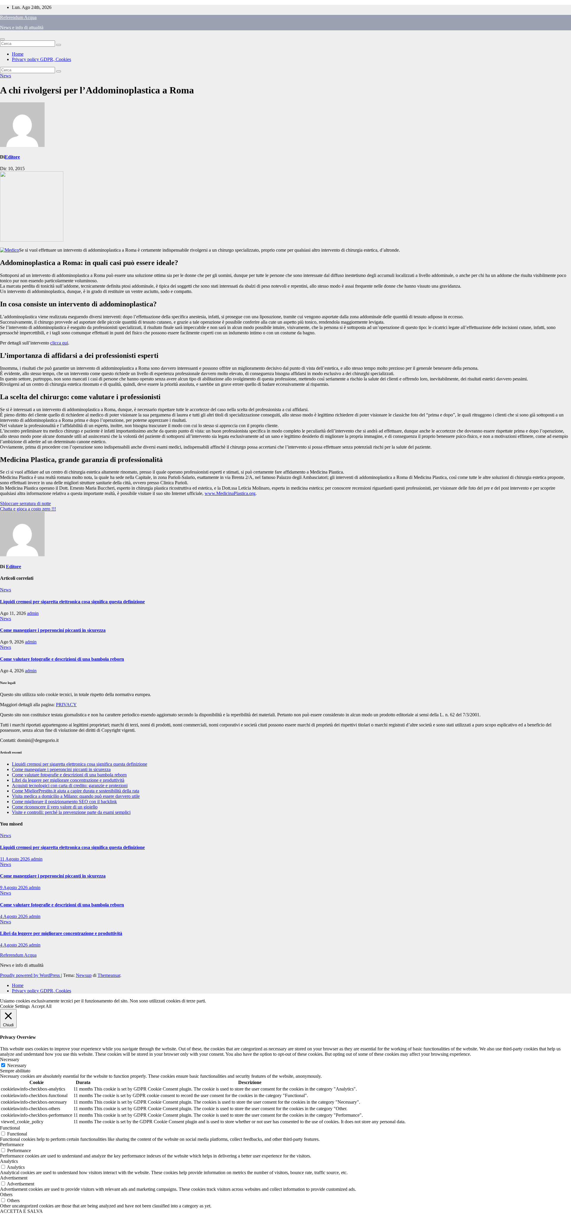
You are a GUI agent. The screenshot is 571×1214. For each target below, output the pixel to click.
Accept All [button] (41, 1006)
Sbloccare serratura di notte (25, 503)
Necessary (16, 1065)
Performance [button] (12, 1144)
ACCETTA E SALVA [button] (21, 1211)
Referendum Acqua (18, 17)
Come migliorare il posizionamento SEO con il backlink (64, 801)
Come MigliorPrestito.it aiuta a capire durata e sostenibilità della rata (75, 790)
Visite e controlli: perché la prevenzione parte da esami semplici (71, 812)
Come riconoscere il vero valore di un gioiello (55, 806)
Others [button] (6, 1194)
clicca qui (59, 342)
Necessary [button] (9, 1059)
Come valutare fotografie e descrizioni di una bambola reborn (62, 659)
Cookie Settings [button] (15, 1006)
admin (33, 613)
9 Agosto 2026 (14, 887)
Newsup (84, 975)
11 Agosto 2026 (15, 858)
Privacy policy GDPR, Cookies (41, 59)
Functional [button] (10, 1127)
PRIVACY (66, 704)
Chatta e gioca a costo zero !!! (28, 508)
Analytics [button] (9, 1161)
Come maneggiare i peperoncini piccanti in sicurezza (53, 630)
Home (17, 54)
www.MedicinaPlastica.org (230, 493)
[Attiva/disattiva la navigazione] (2, 39)
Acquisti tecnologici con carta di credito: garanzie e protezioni (70, 785)
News (5, 75)
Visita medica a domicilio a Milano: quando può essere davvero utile (76, 796)
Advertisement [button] (13, 1177)
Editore (12, 156)
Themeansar (109, 975)
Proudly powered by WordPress (30, 975)
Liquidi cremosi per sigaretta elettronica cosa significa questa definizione (72, 601)
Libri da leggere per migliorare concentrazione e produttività (68, 780)
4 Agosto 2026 (14, 916)
